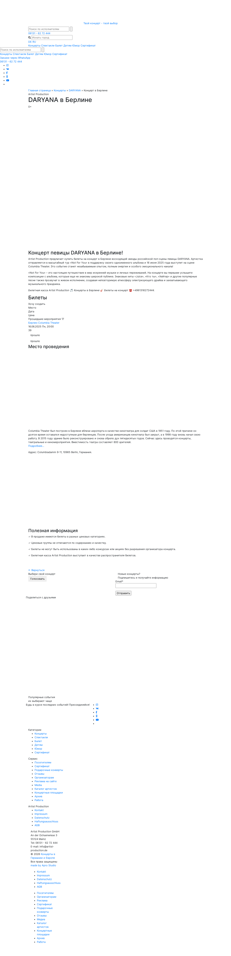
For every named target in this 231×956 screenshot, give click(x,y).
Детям (67, 45)
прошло (35, 335)
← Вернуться (36, 570)
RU (34, 41)
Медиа (41, 919)
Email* (119, 581)
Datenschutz (42, 817)
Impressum (41, 813)
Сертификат (88, 45)
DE (30, 41)
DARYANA (75, 90)
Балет (59, 45)
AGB (37, 825)
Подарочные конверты (49, 770)
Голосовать (37, 578)
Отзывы (39, 773)
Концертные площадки (49, 792)
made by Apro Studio (43, 865)
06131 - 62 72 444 (39, 33)
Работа (39, 800)
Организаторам (44, 777)
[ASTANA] (115, 10)
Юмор (76, 45)
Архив (38, 796)
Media (38, 785)
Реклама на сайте (46, 781)
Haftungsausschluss (46, 821)
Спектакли (48, 45)
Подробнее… (36, 445)
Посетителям (43, 762)
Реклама (42, 900)
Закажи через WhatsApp (15, 57)
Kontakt (39, 810)
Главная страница (39, 90)
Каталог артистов (46, 788)
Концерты (34, 45)
